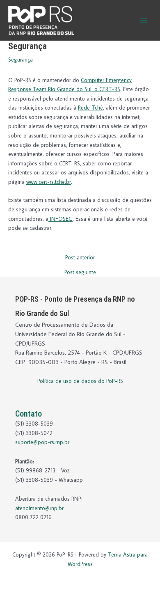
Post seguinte (80, 272)
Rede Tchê (90, 107)
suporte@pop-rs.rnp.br (42, 442)
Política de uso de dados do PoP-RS (80, 381)
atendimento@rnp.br (39, 508)
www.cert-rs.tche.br (48, 182)
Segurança (20, 59)
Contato (28, 414)
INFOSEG (60, 218)
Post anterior (80, 258)
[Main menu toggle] (143, 20)
